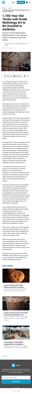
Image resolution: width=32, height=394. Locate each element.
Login (13, 2)
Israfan (4, 8)
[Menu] (27, 2)
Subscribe (21, 2)
